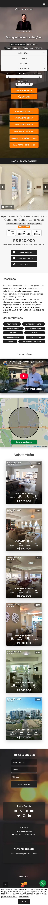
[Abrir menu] (44, 4)
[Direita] (45, 187)
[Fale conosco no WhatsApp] (21, 811)
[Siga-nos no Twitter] (18, 815)
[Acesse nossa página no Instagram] (26, 811)
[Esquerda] (2, 187)
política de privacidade (9, 897)
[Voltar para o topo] (5, 884)
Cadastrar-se (24, 784)
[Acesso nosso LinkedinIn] (29, 815)
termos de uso (24, 897)
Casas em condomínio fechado (24, 138)
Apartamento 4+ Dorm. (24, 131)
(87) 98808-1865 (25, 9)
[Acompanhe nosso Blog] (24, 815)
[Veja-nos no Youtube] (31, 811)
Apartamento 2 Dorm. (24, 118)
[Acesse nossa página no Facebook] (16, 811)
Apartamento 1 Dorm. (24, 111)
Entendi (24, 902)
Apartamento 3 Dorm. (24, 125)
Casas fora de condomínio (24, 145)
